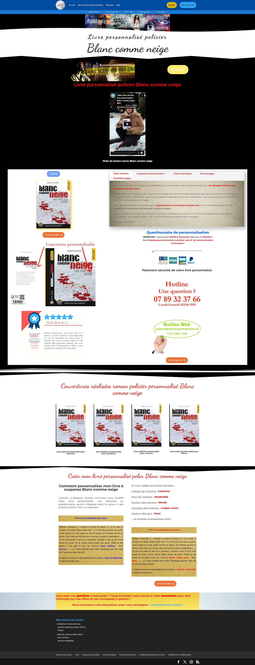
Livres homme (111, 12)
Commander (52, 234)
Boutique (110, 5)
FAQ (77, 655)
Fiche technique (183, 173)
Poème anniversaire (127, 655)
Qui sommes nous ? (64, 655)
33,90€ (53, 173)
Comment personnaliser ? (151, 173)
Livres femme (94, 12)
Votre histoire (121, 173)
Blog (118, 5)
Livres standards (109, 655)
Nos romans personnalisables (90, 5)
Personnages (207, 173)
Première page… (122, 178)
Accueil (72, 5)
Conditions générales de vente (152, 655)
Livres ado (160, 12)
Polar (177, 69)
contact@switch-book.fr (166, 604)
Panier (172, 5)
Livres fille (128, 12)
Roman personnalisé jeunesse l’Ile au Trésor (72, 627)
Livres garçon (144, 12)
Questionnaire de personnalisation (178, 232)
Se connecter (188, 5)
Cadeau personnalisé (90, 655)
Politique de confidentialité (179, 655)
